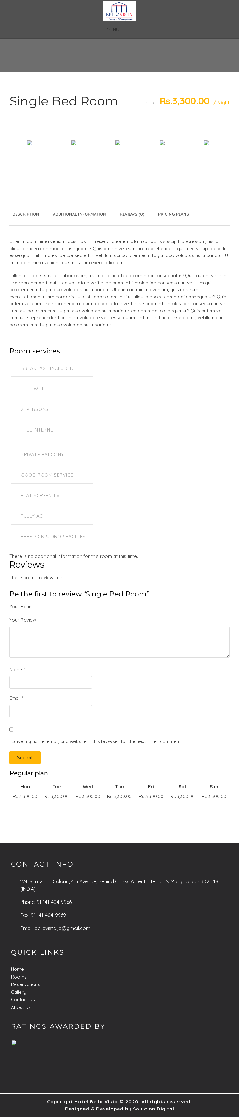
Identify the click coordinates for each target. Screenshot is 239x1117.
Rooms (19, 977)
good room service (47, 475)
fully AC (32, 516)
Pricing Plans (173, 214)
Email (16, 698)
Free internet (38, 430)
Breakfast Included (47, 368)
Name (17, 669)
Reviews (132, 214)
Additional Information (79, 214)
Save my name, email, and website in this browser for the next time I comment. (96, 741)
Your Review (22, 620)
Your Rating (22, 607)
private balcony (42, 454)
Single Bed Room (63, 101)
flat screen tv (40, 495)
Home (17, 969)
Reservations (25, 984)
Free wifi (32, 389)
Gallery (18, 992)
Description (25, 214)
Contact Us (23, 999)
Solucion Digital (153, 1109)
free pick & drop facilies (53, 537)
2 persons (35, 409)
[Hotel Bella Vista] (119, 11)
